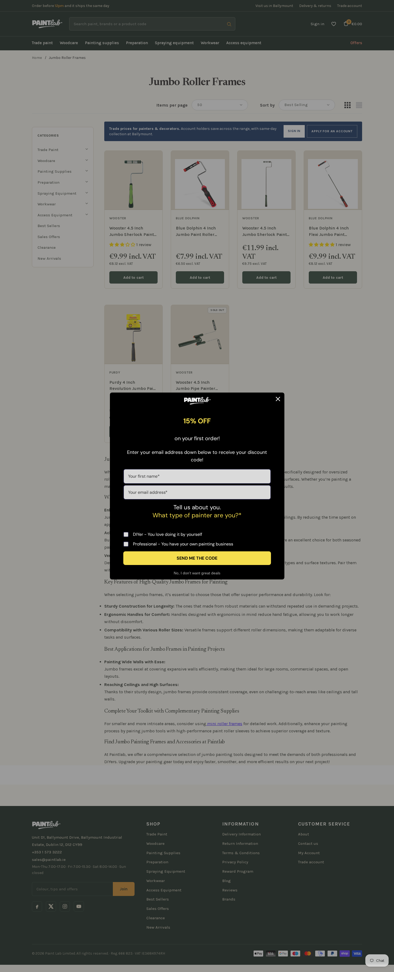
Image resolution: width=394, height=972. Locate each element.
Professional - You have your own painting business (183, 544)
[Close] (278, 399)
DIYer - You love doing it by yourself (167, 534)
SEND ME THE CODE (197, 558)
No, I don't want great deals (197, 573)
